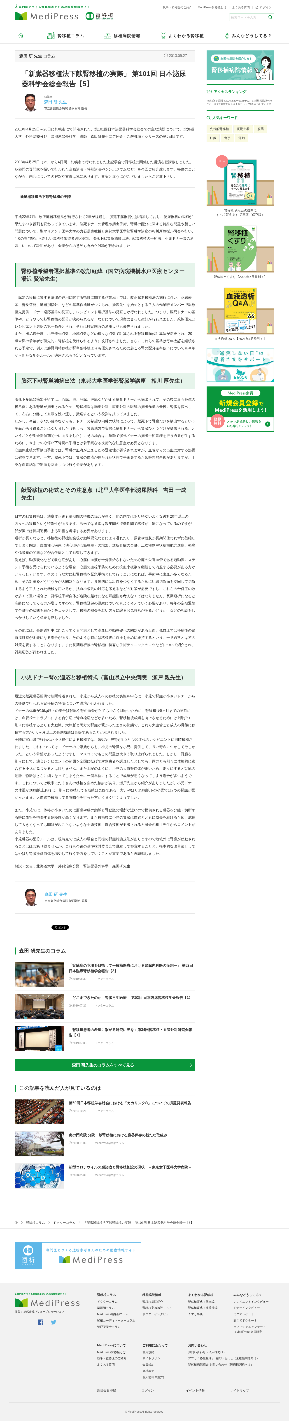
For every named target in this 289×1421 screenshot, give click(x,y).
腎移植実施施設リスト (157, 1308)
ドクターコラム (64, 1222)
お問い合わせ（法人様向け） (207, 1352)
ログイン (265, 7)
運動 (241, 138)
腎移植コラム (35, 1222)
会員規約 (148, 1364)
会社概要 (148, 1371)
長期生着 (243, 129)
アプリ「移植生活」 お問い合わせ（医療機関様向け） (223, 1358)
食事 (227, 138)
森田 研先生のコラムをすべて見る (103, 1065)
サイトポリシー (152, 1358)
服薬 (260, 129)
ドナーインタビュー (246, 1308)
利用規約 (148, 1352)
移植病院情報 (151, 1295)
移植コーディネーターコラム (116, 1320)
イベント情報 (195, 1390)
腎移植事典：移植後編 (202, 1308)
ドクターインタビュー (157, 1314)
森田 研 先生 (55, 102)
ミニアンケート (243, 1314)
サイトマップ (239, 1390)
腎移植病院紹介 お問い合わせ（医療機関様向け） (221, 1364)
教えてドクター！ (245, 1320)
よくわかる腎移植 (200, 1295)
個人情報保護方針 (154, 1377)
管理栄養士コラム (109, 1327)
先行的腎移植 (219, 129)
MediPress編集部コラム (113, 1314)
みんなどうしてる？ (247, 1295)
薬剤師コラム (106, 1308)
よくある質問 (241, 7)
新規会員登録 (106, 1390)
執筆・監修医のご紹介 (177, 7)
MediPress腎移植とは (212, 7)
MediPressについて (111, 1345)
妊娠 (213, 138)
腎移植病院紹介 (152, 1301)
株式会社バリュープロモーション (43, 1311)
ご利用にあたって (155, 1345)
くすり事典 (195, 1314)
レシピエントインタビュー (251, 1301)
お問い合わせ (197, 1345)
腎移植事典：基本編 (201, 1301)
